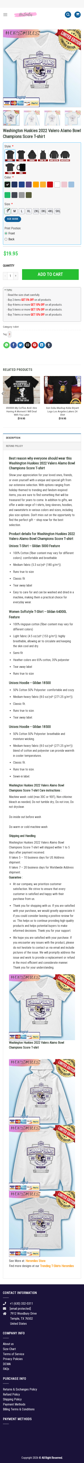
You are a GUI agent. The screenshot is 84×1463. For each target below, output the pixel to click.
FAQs (6, 1369)
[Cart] (77, 15)
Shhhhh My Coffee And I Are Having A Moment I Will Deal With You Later (21, 411)
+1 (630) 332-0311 (21, 1303)
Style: (8, 146)
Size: (8, 204)
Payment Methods (14, 1404)
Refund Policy (14, 445)
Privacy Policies (13, 1359)
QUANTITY (9, 265)
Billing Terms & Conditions (19, 1409)
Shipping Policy (12, 1399)
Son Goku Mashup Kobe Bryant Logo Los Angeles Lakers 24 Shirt (62, 411)
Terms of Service (13, 1354)
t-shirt (16, 326)
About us (8, 1344)
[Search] (68, 15)
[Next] (74, 68)
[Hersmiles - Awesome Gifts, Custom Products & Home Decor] (36, 15)
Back (11, 239)
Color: (9, 177)
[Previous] (9, 68)
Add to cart (50, 274)
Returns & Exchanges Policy (20, 1389)
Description (13, 437)
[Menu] (5, 14)
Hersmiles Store (36, 1261)
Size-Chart (9, 1349)
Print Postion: (12, 228)
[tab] (42, 438)
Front (11, 233)
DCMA (7, 1364)
